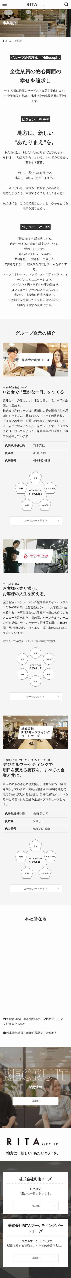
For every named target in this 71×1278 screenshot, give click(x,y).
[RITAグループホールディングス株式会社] (35, 4)
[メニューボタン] (4, 4)
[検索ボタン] (66, 4)
